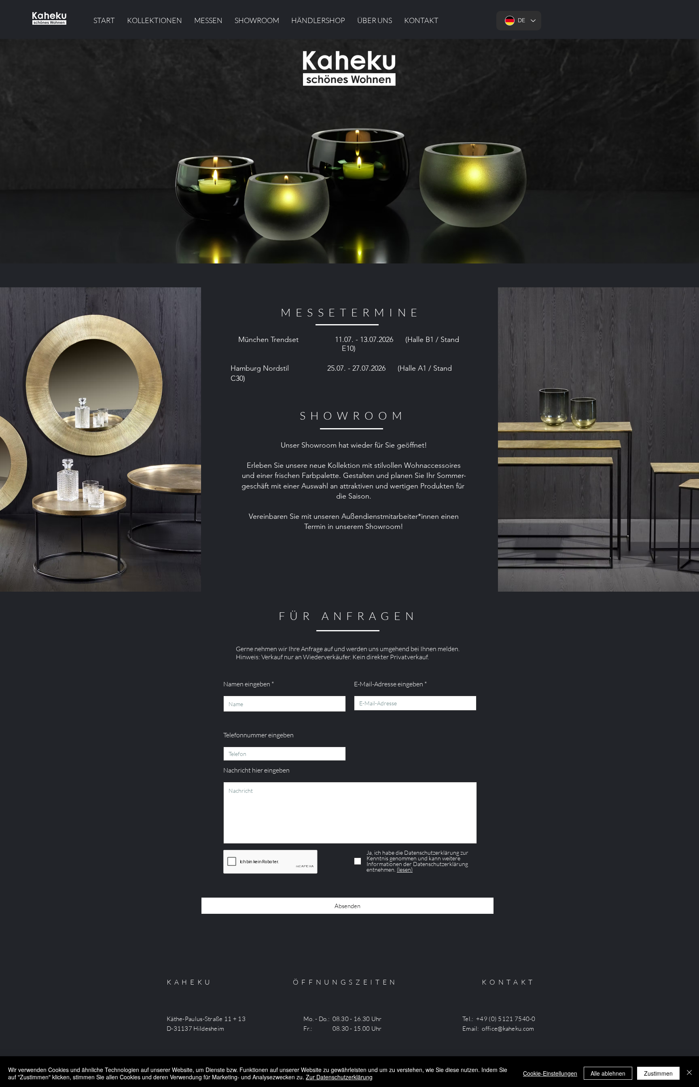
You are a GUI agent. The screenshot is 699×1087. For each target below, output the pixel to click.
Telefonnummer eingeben (258, 735)
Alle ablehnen (608, 1073)
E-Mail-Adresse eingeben (388, 684)
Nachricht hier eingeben (256, 770)
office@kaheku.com (508, 1028)
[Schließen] (689, 1073)
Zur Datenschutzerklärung (339, 1077)
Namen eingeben (246, 684)
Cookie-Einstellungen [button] (550, 1073)
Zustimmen (658, 1073)
